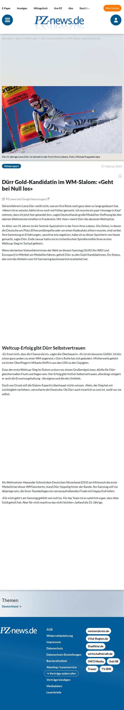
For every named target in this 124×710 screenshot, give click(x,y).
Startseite (7, 38)
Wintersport (31, 38)
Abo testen (112, 8)
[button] (5, 89)
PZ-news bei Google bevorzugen (25, 199)
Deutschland (10, 606)
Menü (7, 20)
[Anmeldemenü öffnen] (116, 20)
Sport (19, 38)
